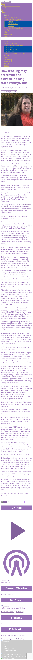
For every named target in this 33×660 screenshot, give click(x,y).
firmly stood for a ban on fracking (12, 236)
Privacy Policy (9, 649)
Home (6, 41)
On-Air (6, 30)
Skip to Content (6, 2)
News (21, 20)
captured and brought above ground (18, 160)
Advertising (8, 34)
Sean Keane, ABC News (9, 90)
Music (6, 32)
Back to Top (20, 612)
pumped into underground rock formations (16, 154)
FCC (5, 644)
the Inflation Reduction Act (22, 265)
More (2, 623)
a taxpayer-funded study (15, 366)
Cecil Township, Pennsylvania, (21, 166)
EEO (5, 647)
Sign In (6, 64)
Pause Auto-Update (7, 612)
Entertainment (13, 24)
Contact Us (8, 36)
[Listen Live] (16, 530)
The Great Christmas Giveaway (14, 28)
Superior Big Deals (10, 18)
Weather (11, 26)
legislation (22, 308)
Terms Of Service (10, 651)
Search (6, 66)
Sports (10, 22)
